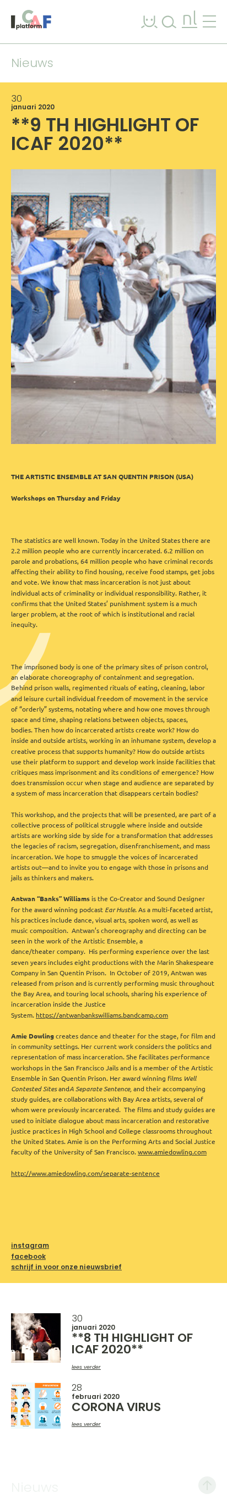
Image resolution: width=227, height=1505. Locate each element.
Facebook (28, 1256)
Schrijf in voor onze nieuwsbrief (66, 1266)
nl (189, 19)
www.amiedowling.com (172, 1152)
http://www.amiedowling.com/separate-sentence (85, 1173)
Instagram (30, 1245)
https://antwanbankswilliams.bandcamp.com (102, 1015)
